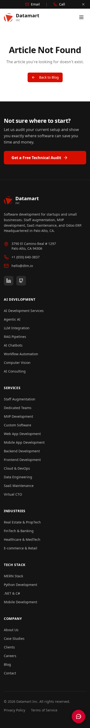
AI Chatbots (13, 345)
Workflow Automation (21, 354)
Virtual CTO (13, 494)
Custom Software (17, 425)
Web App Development (22, 433)
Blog (7, 664)
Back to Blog (49, 77)
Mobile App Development (24, 442)
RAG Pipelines (15, 336)
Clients (9, 647)
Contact (10, 673)
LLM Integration (17, 328)
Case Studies (14, 638)
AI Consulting (15, 371)
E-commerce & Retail (20, 548)
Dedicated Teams (17, 407)
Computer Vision (17, 362)
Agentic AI (12, 319)
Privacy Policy (14, 710)
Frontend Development (22, 459)
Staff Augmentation (19, 399)
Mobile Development (20, 602)
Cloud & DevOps (17, 468)
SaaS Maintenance (19, 485)
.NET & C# (12, 593)
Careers (10, 655)
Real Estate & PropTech (22, 522)
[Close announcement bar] (83, 4)
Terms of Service (44, 710)
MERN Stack (13, 576)
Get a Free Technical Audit (36, 157)
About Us (11, 630)
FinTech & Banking (19, 531)
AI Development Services (24, 310)
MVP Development (18, 416)
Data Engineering (18, 477)
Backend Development (22, 451)
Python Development (20, 584)
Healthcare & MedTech (22, 539)
